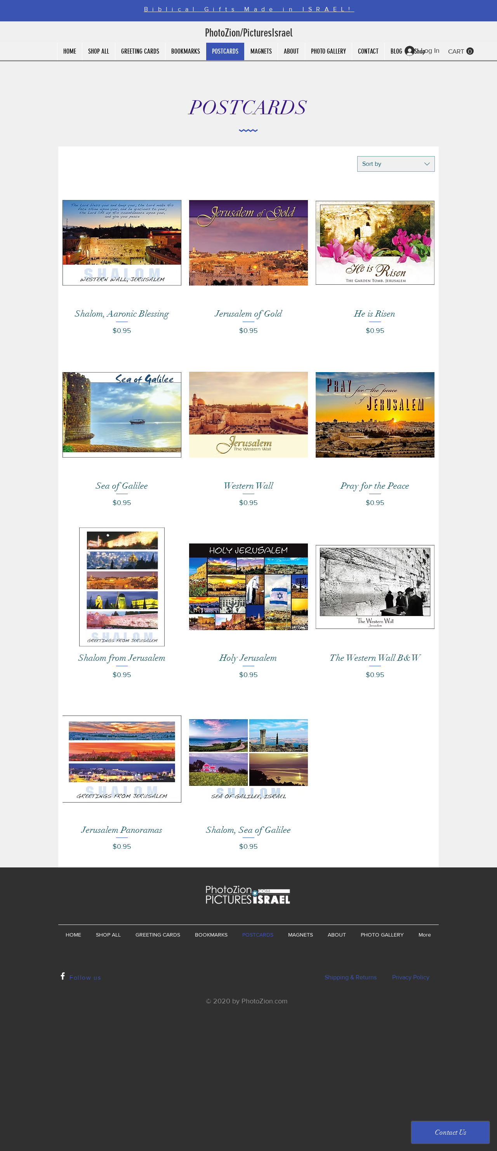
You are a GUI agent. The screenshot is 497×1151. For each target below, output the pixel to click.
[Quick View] (122, 242)
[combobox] (396, 164)
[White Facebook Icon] (63, 976)
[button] (461, 51)
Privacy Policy (410, 977)
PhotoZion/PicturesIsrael (248, 32)
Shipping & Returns (351, 977)
